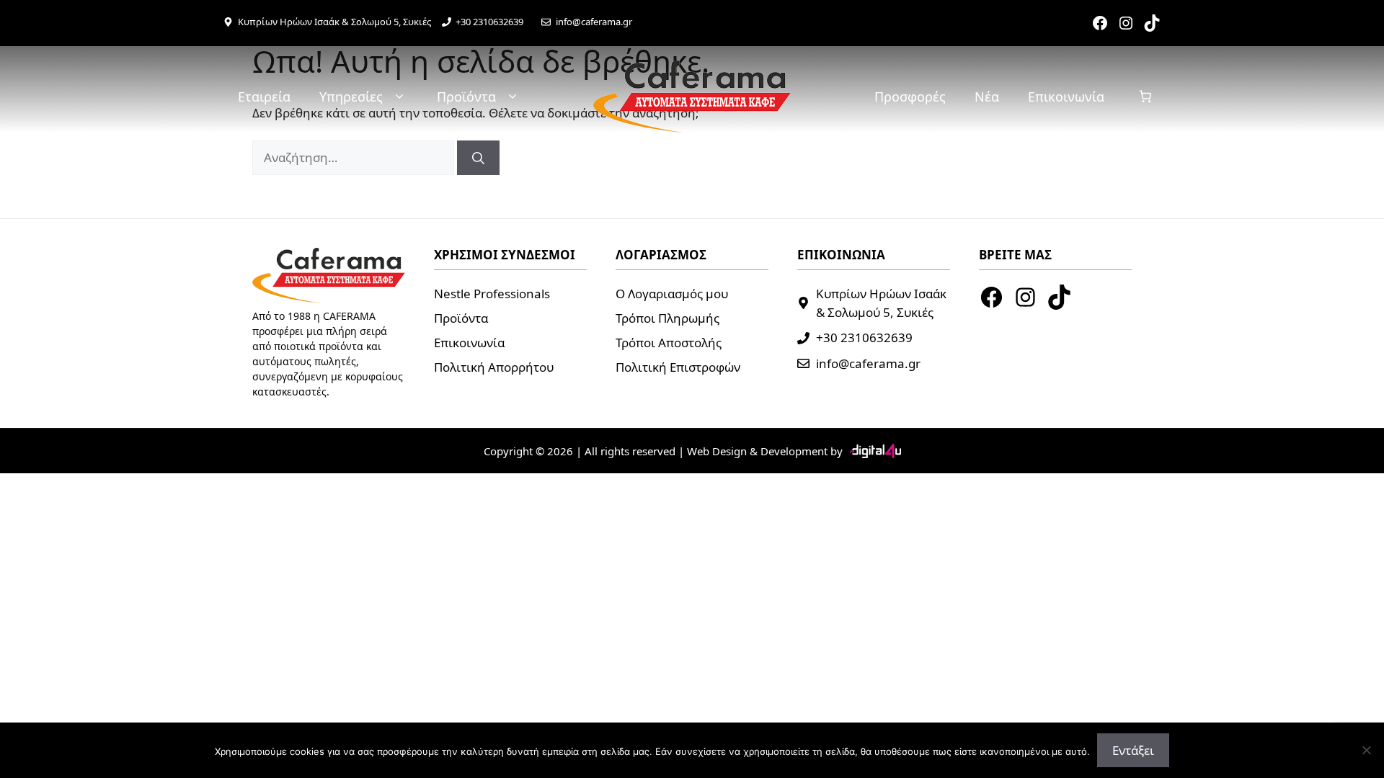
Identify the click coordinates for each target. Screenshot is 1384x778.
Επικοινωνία (1066, 96)
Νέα (987, 96)
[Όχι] (1366, 750)
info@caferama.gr (594, 21)
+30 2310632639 (489, 21)
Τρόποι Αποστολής (669, 342)
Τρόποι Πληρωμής (667, 318)
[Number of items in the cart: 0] (1145, 96)
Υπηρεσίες (351, 96)
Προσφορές (910, 96)
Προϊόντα (466, 96)
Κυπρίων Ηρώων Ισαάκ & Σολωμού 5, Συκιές (334, 21)
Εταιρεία (264, 96)
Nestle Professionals (492, 293)
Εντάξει (1133, 750)
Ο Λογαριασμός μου (672, 293)
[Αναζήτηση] (478, 157)
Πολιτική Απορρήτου (494, 367)
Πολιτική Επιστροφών (678, 367)
